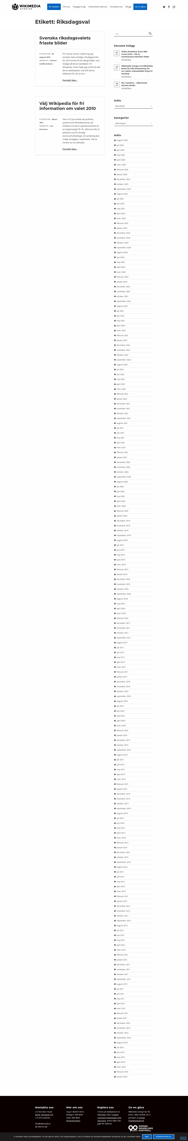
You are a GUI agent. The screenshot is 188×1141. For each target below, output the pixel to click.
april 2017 (121, 662)
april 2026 (121, 160)
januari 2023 (122, 340)
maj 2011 (121, 998)
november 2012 (123, 911)
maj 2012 (121, 940)
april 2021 (121, 442)
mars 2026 (121, 164)
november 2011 (123, 969)
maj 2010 (121, 1057)
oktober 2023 (122, 296)
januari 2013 (122, 901)
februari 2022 (122, 394)
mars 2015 (121, 779)
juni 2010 (120, 1052)
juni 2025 (120, 203)
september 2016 (124, 696)
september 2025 (124, 189)
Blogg (128, 6)
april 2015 (121, 774)
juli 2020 (120, 486)
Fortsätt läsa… (70, 80)
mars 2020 (121, 506)
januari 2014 (122, 847)
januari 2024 (122, 282)
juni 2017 (120, 652)
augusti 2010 (122, 1042)
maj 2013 (121, 881)
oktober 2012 (122, 916)
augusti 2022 (122, 364)
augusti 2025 (122, 194)
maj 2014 (121, 828)
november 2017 (123, 628)
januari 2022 (122, 399)
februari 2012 (122, 954)
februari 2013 (122, 896)
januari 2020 (122, 516)
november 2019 (123, 525)
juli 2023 (120, 311)
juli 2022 (120, 369)
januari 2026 (122, 174)
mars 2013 (121, 891)
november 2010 (123, 1028)
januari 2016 (122, 735)
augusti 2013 (122, 867)
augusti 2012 (122, 925)
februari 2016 (122, 730)
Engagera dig (79, 6)
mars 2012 (121, 950)
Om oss (66, 6)
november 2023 (123, 291)
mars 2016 (121, 725)
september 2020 (124, 477)
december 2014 (123, 794)
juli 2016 (120, 706)
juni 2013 (120, 876)
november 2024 (123, 238)
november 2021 (123, 408)
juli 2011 (120, 989)
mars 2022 (121, 389)
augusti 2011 (122, 984)
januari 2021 (122, 457)
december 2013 (123, 852)
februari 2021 (122, 452)
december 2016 (123, 681)
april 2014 (121, 833)
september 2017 (124, 637)
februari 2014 (122, 842)
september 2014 (124, 808)
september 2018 (124, 594)
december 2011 (123, 964)
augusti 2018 (122, 599)
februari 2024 (122, 277)
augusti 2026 (122, 140)
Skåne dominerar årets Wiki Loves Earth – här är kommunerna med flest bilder (135, 54)
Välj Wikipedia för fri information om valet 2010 (67, 106)
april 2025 (121, 213)
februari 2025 (122, 223)
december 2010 (123, 1023)
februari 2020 (122, 511)
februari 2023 (122, 335)
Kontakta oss (116, 6)
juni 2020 (120, 491)
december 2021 (123, 403)
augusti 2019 (122, 540)
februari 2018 (122, 618)
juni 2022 (120, 374)
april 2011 (121, 1003)
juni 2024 (120, 257)
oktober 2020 (122, 472)
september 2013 (124, 862)
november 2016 (123, 686)
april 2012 (121, 945)
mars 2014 (121, 838)
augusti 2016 (122, 701)
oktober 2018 (122, 589)
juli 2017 (120, 647)
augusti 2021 (122, 423)
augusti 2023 (122, 306)
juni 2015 (120, 764)
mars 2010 (121, 1067)
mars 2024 (121, 272)
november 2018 (123, 584)
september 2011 (124, 979)
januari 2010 (122, 1076)
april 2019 (121, 559)
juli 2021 (120, 428)
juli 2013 (120, 872)
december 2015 (123, 740)
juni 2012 (120, 935)
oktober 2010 (122, 1033)
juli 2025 (120, 199)
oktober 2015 (122, 745)
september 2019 (124, 535)
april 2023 (121, 325)
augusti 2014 (122, 813)
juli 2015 (120, 759)
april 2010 (121, 1062)
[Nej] (183, 1138)
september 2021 (124, 418)
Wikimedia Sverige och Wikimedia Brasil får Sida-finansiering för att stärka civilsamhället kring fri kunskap (137, 70)
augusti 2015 (122, 755)
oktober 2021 (122, 413)
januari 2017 (122, 677)
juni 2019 (120, 550)
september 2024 (124, 247)
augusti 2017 (122, 642)
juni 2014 (120, 823)
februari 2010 (122, 1072)
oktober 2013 (122, 857)
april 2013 (121, 886)
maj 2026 (121, 155)
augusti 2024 (122, 252)
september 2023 (124, 301)
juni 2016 (120, 711)
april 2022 (121, 384)
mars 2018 (121, 613)
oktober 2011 (122, 974)
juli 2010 (120, 1047)
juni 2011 (120, 994)
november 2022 (123, 350)
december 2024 (123, 233)
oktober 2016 (122, 691)
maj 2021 (121, 438)
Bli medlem (54, 6)
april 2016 (121, 720)
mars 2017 (121, 667)
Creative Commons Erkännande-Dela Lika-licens (109, 1117)
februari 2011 (122, 1013)
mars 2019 (121, 564)
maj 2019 (121, 555)
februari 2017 (122, 672)
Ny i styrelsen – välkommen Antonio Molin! (134, 84)
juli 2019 (120, 545)
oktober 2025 (122, 184)
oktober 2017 (122, 633)
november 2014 (123, 798)
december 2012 (123, 906)
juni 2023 (120, 316)
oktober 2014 (122, 803)
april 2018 (121, 608)
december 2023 (123, 286)
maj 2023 (121, 320)
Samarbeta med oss (97, 6)
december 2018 (123, 579)
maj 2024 (121, 262)
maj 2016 (121, 716)
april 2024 (121, 267)
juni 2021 (120, 433)
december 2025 (123, 179)
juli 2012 (120, 930)
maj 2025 (121, 208)
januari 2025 (122, 228)
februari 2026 (122, 169)
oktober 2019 (122, 530)
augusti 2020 (122, 481)
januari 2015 (122, 789)
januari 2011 (122, 1018)
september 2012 (124, 920)
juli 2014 (120, 818)
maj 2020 (121, 496)
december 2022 (123, 345)
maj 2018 (121, 603)
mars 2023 (121, 330)
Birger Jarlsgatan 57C (44, 1114)
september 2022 (124, 360)
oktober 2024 (122, 242)
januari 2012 (122, 959)
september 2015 (124, 750)
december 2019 (123, 521)
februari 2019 (122, 569)
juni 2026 (120, 150)
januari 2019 (122, 574)
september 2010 (124, 1037)
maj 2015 (121, 769)
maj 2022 (121, 379)
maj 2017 (121, 657)
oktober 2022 (122, 355)
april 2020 (121, 501)
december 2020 (123, 462)
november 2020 (123, 467)
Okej (147, 1137)
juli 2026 (120, 145)
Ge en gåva (140, 6)
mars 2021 (121, 447)
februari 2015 (122, 784)
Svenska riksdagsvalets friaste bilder (65, 40)
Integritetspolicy (73, 1120)
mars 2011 (121, 1008)
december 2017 (123, 623)
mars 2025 (121, 218)
